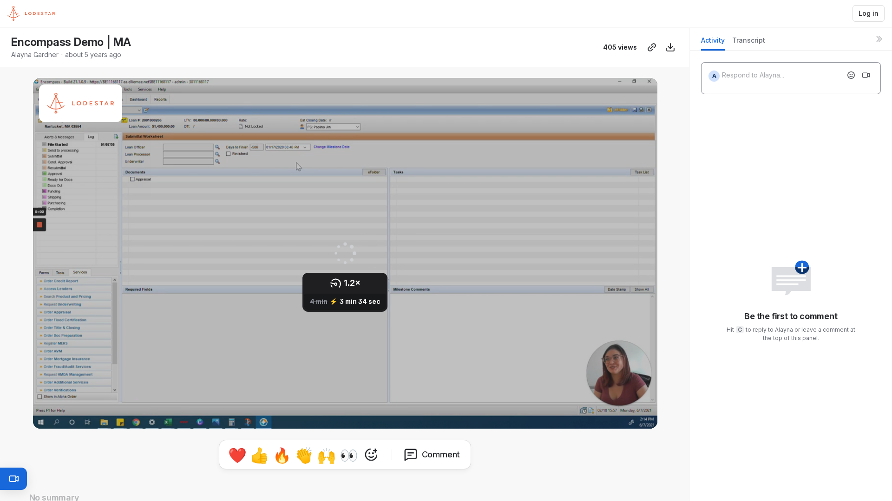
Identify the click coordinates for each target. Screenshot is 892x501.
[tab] (713, 43)
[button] (36, 421)
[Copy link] (651, 47)
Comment (441, 454)
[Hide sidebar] (879, 39)
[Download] (670, 47)
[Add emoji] (851, 75)
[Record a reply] (866, 75)
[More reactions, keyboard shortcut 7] (371, 454)
